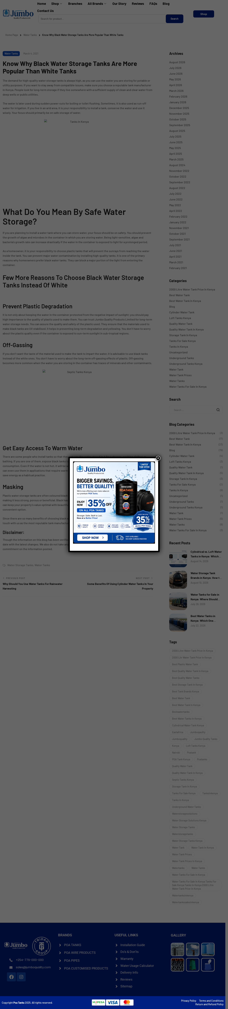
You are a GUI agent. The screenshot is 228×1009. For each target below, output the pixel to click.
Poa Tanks (18, 1002)
